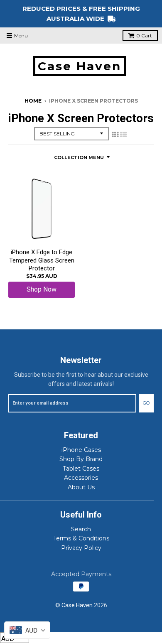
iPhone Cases (81, 450)
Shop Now (41, 289)
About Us (81, 487)
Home (33, 101)
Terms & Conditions (81, 538)
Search (81, 529)
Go (146, 403)
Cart (144, 35)
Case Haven (79, 66)
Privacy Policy (81, 548)
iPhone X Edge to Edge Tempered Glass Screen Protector (41, 260)
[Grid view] (115, 134)
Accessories (81, 477)
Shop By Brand (81, 459)
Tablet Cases (81, 468)
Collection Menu (79, 157)
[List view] (123, 134)
